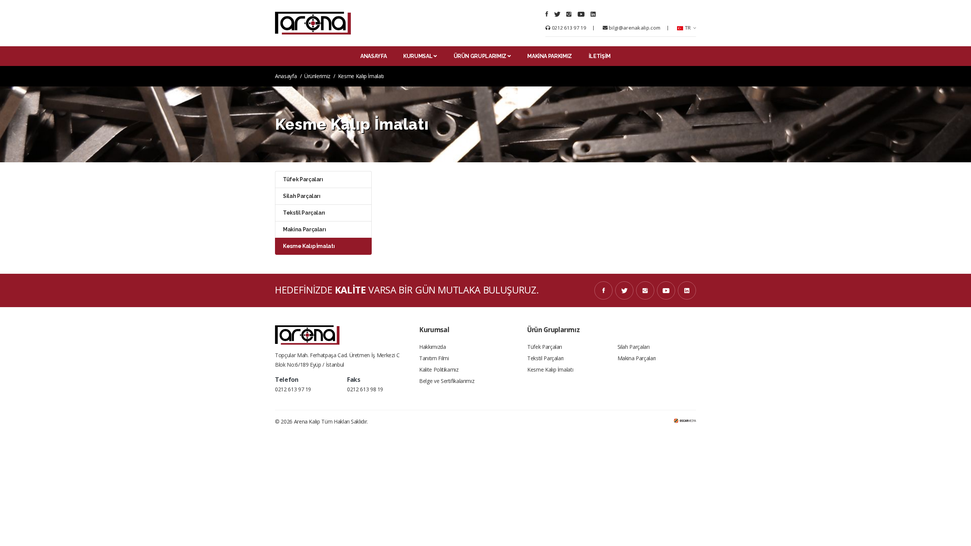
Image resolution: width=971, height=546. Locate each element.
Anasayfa (286, 76)
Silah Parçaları (633, 346)
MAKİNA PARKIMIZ (549, 56)
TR (687, 27)
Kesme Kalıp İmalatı (550, 369)
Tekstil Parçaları (545, 358)
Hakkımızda (432, 346)
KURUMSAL (417, 56)
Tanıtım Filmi (434, 358)
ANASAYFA (373, 56)
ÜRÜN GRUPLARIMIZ (480, 56)
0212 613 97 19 (568, 27)
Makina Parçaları (636, 358)
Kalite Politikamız (439, 369)
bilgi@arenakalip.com (634, 27)
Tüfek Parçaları (544, 346)
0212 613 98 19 (365, 389)
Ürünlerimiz (317, 76)
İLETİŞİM (600, 56)
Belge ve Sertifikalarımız (446, 380)
